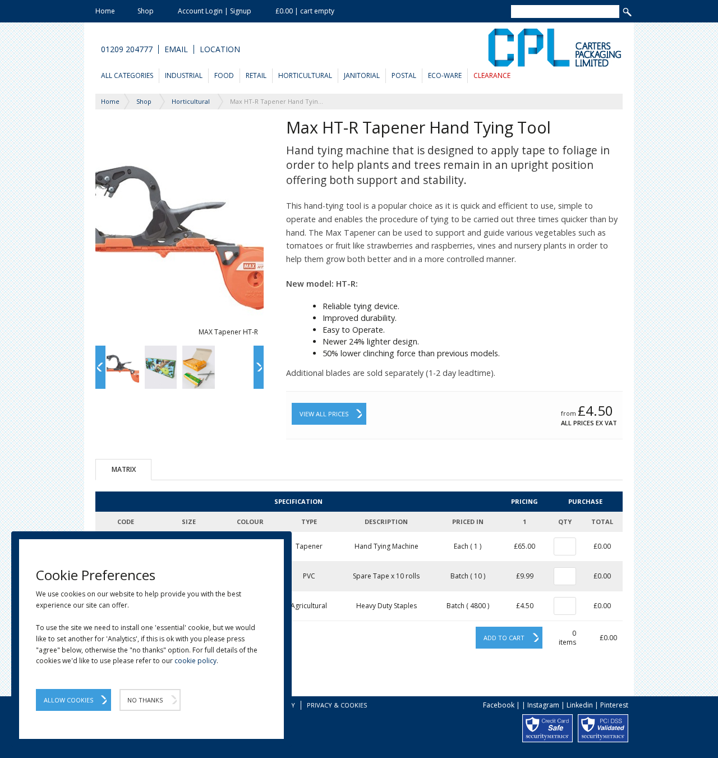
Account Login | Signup (214, 11)
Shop (145, 11)
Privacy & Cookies (337, 705)
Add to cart (504, 637)
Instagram (543, 705)
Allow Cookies (68, 700)
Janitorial (362, 75)
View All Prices (324, 414)
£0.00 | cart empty (304, 11)
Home (105, 11)
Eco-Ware (445, 75)
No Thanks (145, 700)
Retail (256, 75)
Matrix (124, 469)
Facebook (498, 705)
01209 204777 (127, 49)
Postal (404, 75)
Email (176, 49)
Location (220, 49)
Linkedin (580, 705)
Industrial (183, 75)
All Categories (127, 75)
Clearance (491, 75)
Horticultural (305, 75)
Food (224, 75)
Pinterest (614, 705)
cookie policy (195, 660)
